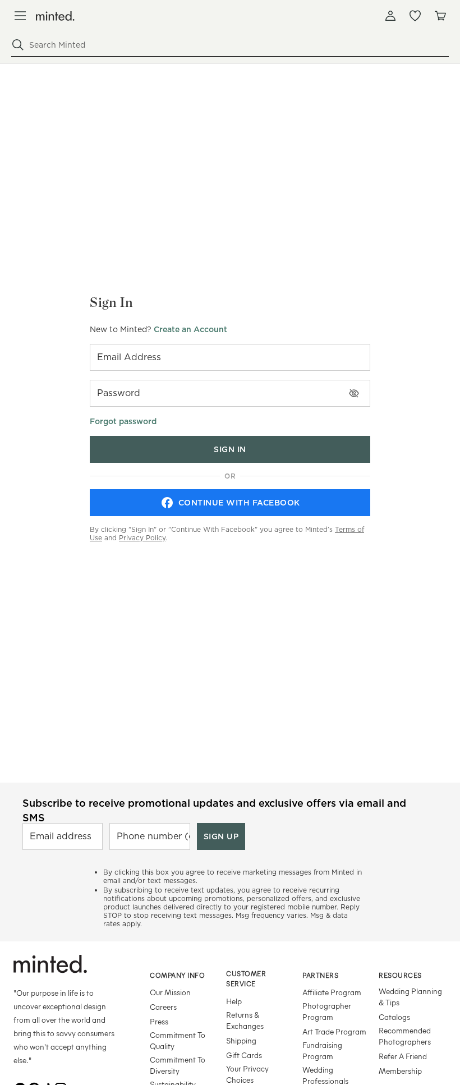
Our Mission (170, 992)
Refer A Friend (403, 1056)
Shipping (241, 1040)
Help (234, 1001)
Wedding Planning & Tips (410, 997)
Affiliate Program (331, 992)
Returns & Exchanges (245, 1020)
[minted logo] (55, 16)
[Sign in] (390, 16)
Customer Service (246, 979)
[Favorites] (415, 16)
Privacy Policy (142, 538)
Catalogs (394, 1017)
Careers (163, 1006)
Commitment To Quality (177, 1040)
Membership (400, 1070)
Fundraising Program (322, 1050)
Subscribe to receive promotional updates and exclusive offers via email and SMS (214, 810)
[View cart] (440, 16)
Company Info (177, 975)
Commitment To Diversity (177, 1065)
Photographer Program (326, 1011)
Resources (400, 975)
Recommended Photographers (405, 1036)
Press (159, 1021)
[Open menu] (20, 16)
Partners (320, 975)
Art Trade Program (334, 1031)
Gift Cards (244, 1055)
